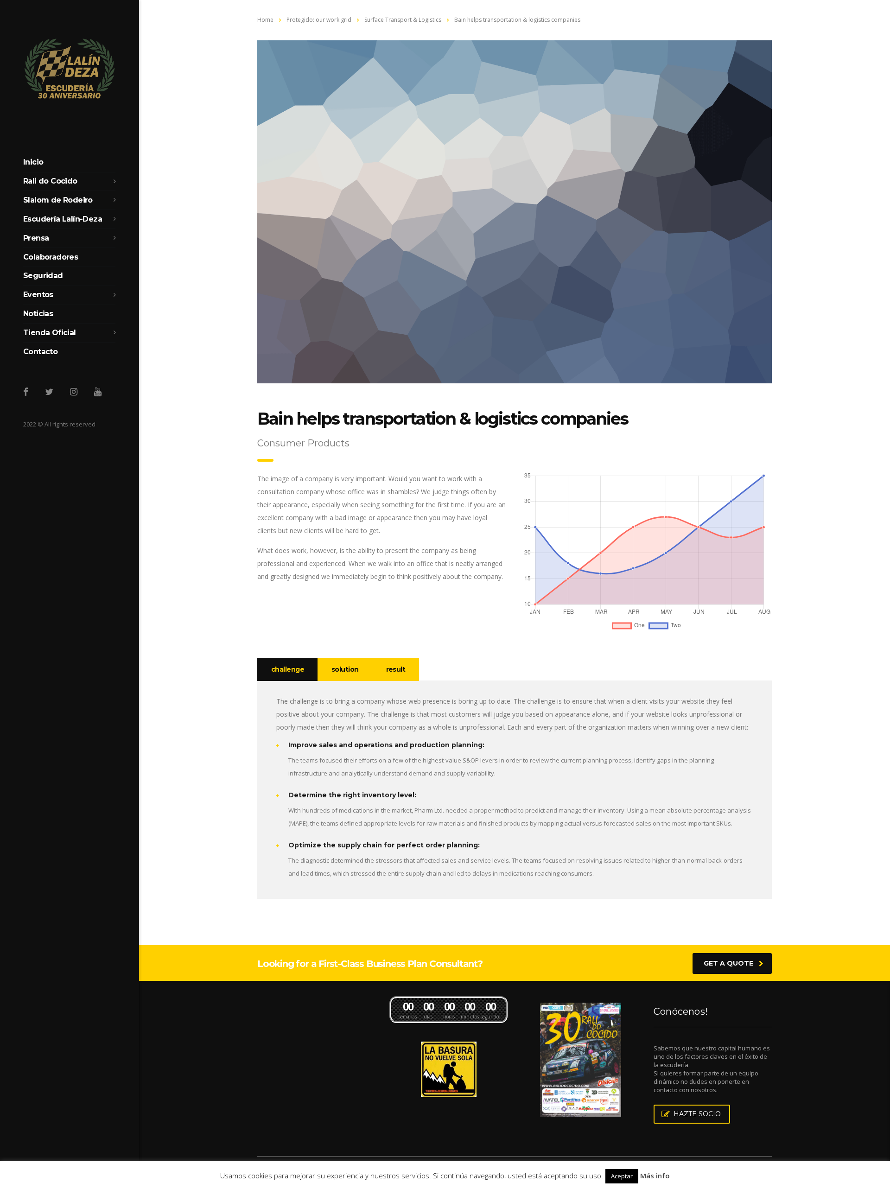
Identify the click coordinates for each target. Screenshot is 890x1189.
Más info (655, 1175)
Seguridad (43, 275)
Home (265, 20)
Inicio (33, 162)
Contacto (40, 351)
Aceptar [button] (622, 1176)
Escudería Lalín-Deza (62, 219)
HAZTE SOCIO (697, 1114)
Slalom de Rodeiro (58, 200)
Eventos (38, 294)
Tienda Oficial (49, 332)
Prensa (36, 238)
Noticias (38, 313)
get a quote (728, 963)
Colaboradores (50, 257)
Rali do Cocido (50, 181)
